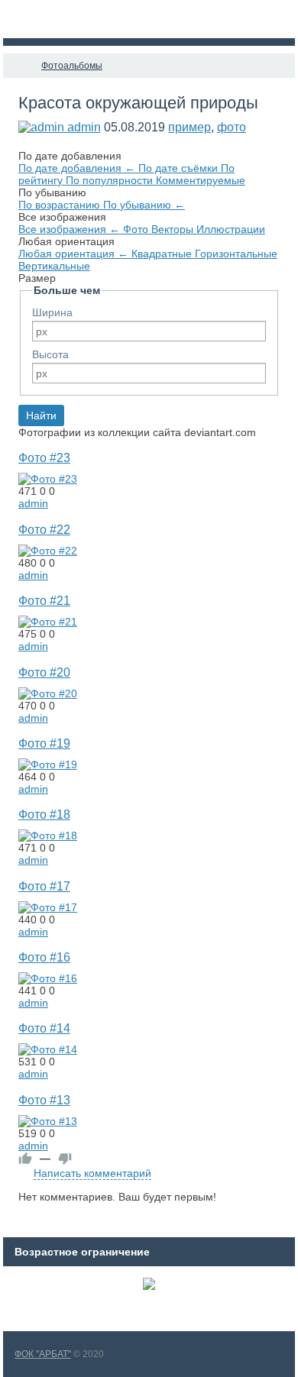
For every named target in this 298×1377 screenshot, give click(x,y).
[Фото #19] (47, 764)
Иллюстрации (230, 229)
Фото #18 (44, 814)
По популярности (111, 180)
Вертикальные (54, 266)
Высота (50, 354)
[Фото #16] (47, 978)
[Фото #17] (47, 907)
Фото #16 (44, 957)
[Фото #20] (47, 693)
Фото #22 (44, 529)
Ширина (52, 312)
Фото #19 (44, 743)
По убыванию (144, 205)
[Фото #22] (47, 551)
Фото (137, 229)
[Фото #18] (47, 835)
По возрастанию (60, 205)
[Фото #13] (47, 1121)
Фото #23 (44, 457)
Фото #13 (44, 1100)
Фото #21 (44, 600)
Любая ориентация (73, 253)
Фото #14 (44, 1028)
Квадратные (163, 253)
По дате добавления (76, 168)
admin (84, 127)
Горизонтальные (236, 253)
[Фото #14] (47, 1049)
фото (231, 127)
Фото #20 (44, 672)
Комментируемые (200, 180)
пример (189, 127)
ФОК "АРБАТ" (43, 1354)
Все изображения (69, 229)
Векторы (173, 229)
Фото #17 (44, 886)
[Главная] (17, 65)
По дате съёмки (179, 168)
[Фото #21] (47, 622)
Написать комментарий (92, 1173)
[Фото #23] (47, 479)
